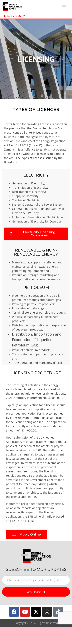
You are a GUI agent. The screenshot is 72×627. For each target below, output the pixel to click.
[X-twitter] (36, 612)
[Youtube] (25, 612)
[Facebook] (14, 612)
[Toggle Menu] (64, 6)
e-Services (12, 16)
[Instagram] (47, 612)
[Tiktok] (58, 612)
